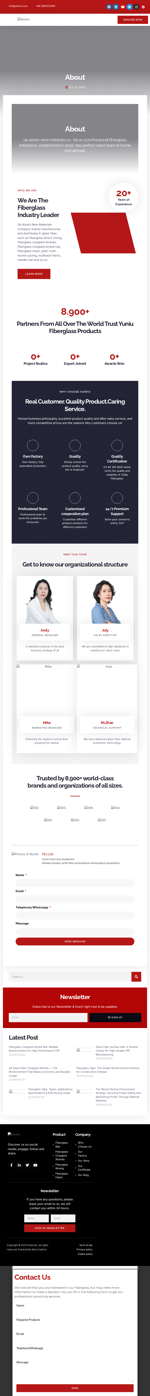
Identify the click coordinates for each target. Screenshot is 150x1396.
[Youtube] (123, 7)
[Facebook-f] (11, 1165)
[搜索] (136, 977)
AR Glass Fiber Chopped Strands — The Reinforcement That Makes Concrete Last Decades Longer (40, 1071)
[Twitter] (129, 7)
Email (20, 891)
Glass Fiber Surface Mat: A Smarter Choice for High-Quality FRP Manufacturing (117, 1050)
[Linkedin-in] (19, 1165)
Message (22, 923)
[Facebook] (109, 7)
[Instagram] (136, 7)
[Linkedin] (116, 7)
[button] (6, 20)
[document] (75, 1331)
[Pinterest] (143, 7)
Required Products (28, 1319)
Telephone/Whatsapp (32, 907)
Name (20, 875)
